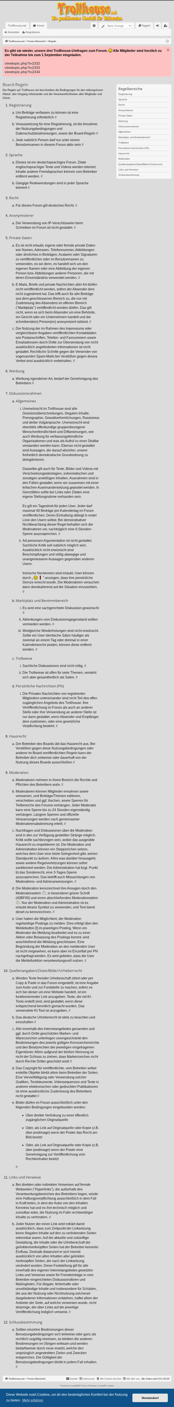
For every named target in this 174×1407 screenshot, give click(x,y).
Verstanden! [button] (150, 1398)
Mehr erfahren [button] (32, 1400)
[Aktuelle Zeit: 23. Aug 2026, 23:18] (167, 41)
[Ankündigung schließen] (168, 50)
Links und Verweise (128, 169)
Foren (40, 25)
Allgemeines (124, 131)
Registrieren (33, 32)
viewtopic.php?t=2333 (22, 67)
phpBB (75, 1385)
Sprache (122, 99)
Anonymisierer (125, 110)
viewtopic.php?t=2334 (22, 72)
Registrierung (125, 94)
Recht (121, 105)
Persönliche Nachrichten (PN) (133, 148)
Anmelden (14, 32)
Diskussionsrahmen (128, 126)
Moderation (124, 158)
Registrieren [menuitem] (166, 26)
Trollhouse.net (17, 25)
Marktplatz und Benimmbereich (134, 137)
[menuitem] (94, 25)
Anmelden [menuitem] (158, 26)
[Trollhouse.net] (87, 11)
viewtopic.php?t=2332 (22, 63)
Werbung (123, 121)
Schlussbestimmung (128, 175)
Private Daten (125, 115)
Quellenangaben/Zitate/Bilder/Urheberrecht (140, 164)
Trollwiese (123, 142)
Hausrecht (123, 153)
